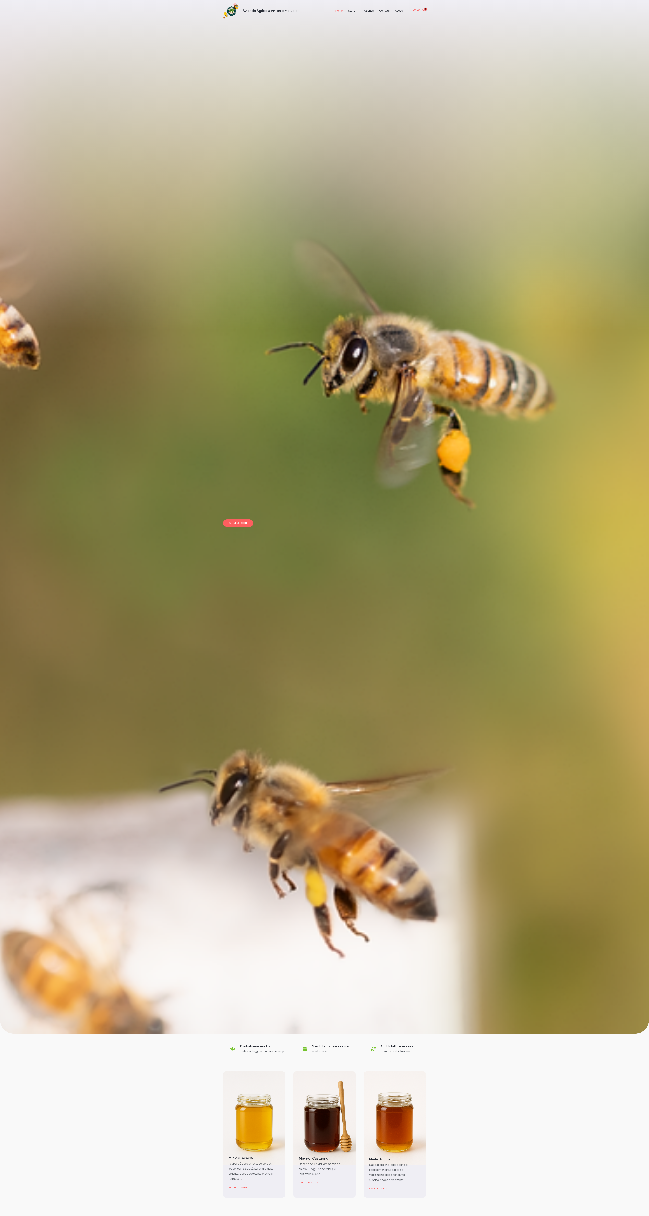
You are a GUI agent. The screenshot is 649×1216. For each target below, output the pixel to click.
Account (400, 11)
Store (351, 11)
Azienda (369, 11)
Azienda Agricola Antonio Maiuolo (270, 10)
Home (339, 11)
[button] (357, 11)
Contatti (384, 11)
